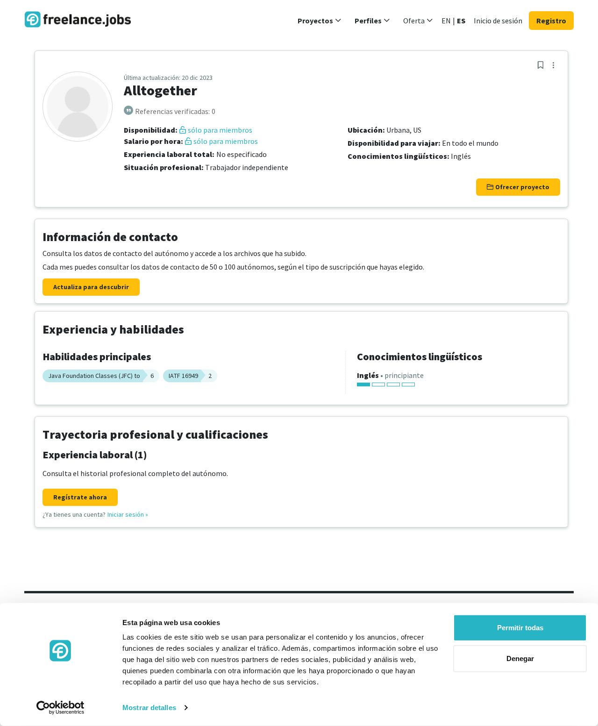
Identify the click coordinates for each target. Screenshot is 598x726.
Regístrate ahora (80, 497)
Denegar (520, 658)
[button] (319, 20)
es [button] (461, 20)
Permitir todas (520, 628)
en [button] (446, 20)
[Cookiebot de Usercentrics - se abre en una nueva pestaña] (60, 708)
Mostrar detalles (149, 708)
